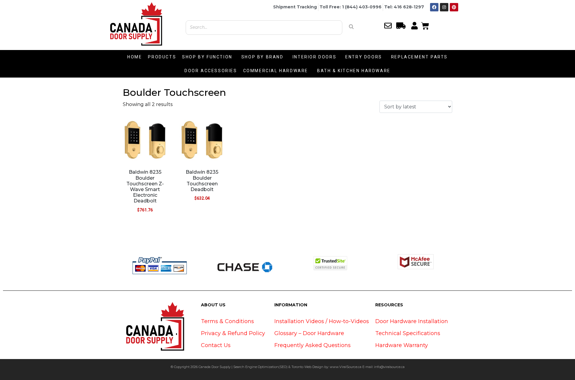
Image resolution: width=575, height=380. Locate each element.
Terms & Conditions (227, 321)
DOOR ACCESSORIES (210, 70)
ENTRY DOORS (363, 56)
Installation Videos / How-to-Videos (321, 321)
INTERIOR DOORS (314, 56)
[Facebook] (434, 7)
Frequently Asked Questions (312, 345)
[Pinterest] (454, 7)
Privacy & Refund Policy (233, 333)
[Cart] (425, 25)
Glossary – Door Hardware (309, 333)
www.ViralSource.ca (345, 367)
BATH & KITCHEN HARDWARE (354, 70)
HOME (134, 56)
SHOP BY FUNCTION (207, 56)
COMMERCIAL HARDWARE (275, 70)
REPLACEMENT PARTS (419, 56)
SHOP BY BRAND (262, 56)
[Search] (351, 27)
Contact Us (216, 345)
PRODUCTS (162, 56)
